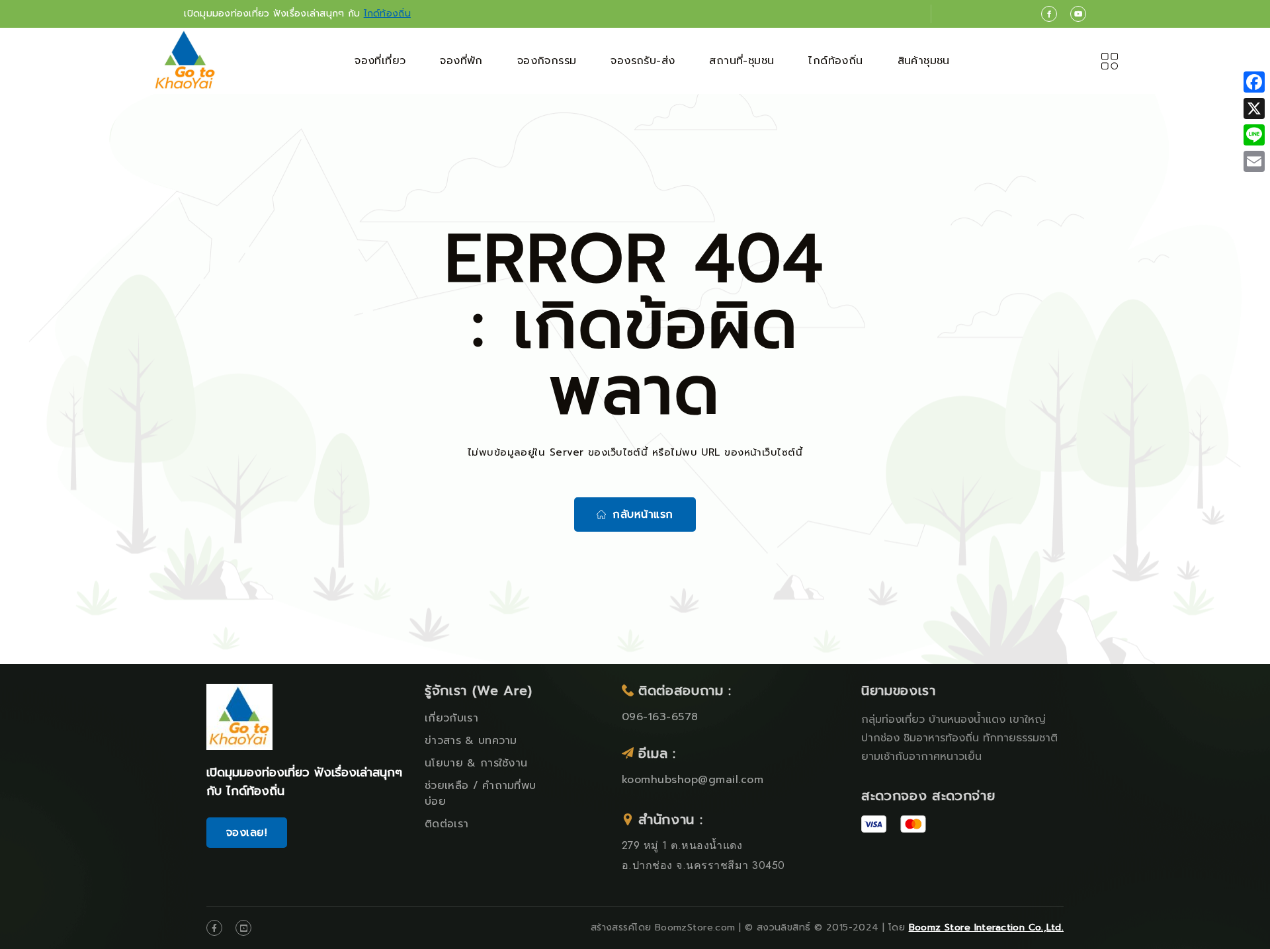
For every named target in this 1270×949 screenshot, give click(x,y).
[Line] (1254, 135)
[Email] (1254, 161)
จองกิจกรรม (547, 61)
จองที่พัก (461, 61)
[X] (1254, 108)
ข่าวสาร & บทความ (471, 741)
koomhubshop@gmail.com (692, 780)
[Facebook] (1254, 82)
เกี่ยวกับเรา (451, 718)
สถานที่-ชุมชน (741, 61)
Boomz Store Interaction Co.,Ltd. (986, 927)
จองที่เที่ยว (380, 61)
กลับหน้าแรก (643, 514)
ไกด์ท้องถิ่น (387, 14)
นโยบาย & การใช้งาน (476, 763)
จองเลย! (246, 833)
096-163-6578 (660, 717)
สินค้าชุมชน (924, 61)
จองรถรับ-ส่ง (643, 61)
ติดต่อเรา (446, 824)
